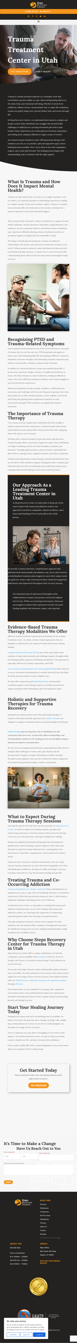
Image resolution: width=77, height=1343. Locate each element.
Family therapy (14, 731)
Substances (44, 1208)
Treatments (44, 1212)
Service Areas (45, 1215)
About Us (43, 1227)
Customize (13, 1335)
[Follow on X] (36, 16)
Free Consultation (20, 71)
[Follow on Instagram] (28, 16)
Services (43, 1204)
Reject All (26, 1335)
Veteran (43, 1223)
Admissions (44, 1219)
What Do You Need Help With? (14, 1163)
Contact (43, 1230)
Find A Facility (43, 71)
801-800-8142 (15, 1248)
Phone (44, 1153)
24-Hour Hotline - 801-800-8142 (37, 11)
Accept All (39, 1335)
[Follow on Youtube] (40, 16)
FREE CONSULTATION (38, 1085)
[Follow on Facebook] (32, 16)
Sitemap (43, 1234)
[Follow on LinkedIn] (44, 16)
